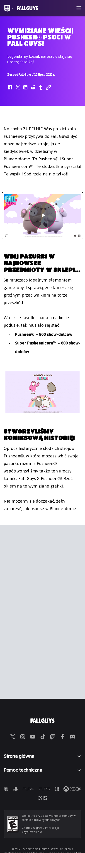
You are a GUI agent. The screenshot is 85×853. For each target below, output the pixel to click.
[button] (10, 90)
